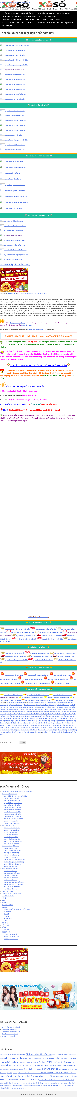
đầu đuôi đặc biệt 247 (64, 709)
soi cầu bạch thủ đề (42, 1076)
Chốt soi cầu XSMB (4, 1054)
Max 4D (6, 916)
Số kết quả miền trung (11, 936)
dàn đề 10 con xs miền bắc (13, 816)
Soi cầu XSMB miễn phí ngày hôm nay (42, 1083)
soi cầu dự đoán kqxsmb (60, 1076)
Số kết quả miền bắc (10, 934)
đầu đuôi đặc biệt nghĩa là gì (12, 730)
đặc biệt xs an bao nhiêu (30, 707)
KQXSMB (15, 1073)
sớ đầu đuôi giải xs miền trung (15, 265)
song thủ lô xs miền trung (12, 864)
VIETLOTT (21, 23)
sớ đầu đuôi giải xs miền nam (13, 884)
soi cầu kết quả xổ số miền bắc (48, 1080)
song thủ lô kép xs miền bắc (13, 841)
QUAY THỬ (69, 23)
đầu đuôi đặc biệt (34, 709)
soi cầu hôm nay (30, 1080)
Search (23, 742)
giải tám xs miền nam (11, 877)
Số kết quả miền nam (11, 939)
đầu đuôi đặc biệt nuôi (29, 730)
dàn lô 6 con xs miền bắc (12, 828)
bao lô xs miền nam (10, 871)
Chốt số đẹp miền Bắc (59, 1054)
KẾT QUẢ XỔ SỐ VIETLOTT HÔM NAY (17, 909)
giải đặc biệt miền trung (35, 329)
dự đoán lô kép (10, 1062)
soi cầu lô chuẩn (63, 1080)
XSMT (58, 19)
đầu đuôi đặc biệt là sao (54, 725)
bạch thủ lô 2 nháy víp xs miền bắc (15, 796)
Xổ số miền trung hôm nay (11, 16)
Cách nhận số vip (50, 16)
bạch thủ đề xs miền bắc (12, 800)
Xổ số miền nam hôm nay (32, 16)
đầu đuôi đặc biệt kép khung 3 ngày (23, 718)
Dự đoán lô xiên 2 (22, 1062)
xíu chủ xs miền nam (10, 889)
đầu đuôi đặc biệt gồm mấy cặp (35, 716)
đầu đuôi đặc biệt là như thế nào (35, 725)
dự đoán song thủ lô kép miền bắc (16, 65)
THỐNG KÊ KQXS (32, 19)
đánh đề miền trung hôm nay (18, 709)
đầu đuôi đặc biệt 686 (19, 711)
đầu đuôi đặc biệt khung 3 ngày (49, 720)
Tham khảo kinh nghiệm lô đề (12, 19)
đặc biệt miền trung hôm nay (45, 705)
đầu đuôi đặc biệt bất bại (35, 711)
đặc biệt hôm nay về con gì (37, 702)
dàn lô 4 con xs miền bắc (12, 823)
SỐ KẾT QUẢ (7, 26)
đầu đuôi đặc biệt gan (17, 716)
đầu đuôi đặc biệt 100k (48, 709)
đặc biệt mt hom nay (62, 705)
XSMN (51, 19)
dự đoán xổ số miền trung (31, 1069)
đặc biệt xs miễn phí (45, 707)
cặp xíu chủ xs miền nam (12, 873)
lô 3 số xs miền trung (11, 857)
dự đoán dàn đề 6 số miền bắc (15, 84)
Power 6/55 (8, 918)
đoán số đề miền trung (13, 732)
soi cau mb (45, 1073)
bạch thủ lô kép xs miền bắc (13, 803)
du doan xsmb (13, 1058)
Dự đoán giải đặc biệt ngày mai (34, 1058)
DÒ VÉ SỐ (51, 23)
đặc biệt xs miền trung (11, 852)
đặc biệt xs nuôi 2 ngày (60, 707)
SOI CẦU (41, 23)
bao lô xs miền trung (10, 848)
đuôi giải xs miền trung (17, 323)
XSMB (44, 19)
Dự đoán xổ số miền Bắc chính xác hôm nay (26, 1065)
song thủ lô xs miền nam (12, 886)
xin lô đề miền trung (65, 732)
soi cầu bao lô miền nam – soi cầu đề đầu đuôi (15, 2)
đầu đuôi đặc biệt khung (44, 718)
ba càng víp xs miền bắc (12, 798)
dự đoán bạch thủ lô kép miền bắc (16, 60)
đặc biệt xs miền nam (11, 875)
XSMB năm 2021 (48, 1085)
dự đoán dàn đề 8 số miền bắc (15, 89)
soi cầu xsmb (25, 1083)
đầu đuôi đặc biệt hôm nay (54, 716)
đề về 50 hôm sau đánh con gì (20, 1088)
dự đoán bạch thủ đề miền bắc (15, 70)
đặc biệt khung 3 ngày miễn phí (57, 702)
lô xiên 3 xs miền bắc (11, 834)
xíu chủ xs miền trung (11, 866)
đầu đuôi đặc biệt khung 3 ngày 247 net (21, 723)
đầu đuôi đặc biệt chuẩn (52, 711)
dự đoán (24, 1058)
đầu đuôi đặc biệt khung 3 (29, 720)
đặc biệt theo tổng (16, 707)
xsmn (56, 1085)
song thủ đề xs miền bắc (12, 839)
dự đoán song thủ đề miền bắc (15, 74)
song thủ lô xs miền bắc (12, 843)
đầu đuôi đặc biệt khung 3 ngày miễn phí (48, 723)
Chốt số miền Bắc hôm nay (39, 1054)
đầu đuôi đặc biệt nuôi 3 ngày (47, 730)
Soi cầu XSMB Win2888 (59, 1083)
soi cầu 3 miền (58, 1072)
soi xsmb (8, 1085)
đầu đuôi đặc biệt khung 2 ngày (62, 718)
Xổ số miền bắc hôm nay (46, 13)
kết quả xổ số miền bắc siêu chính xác (29, 1073)
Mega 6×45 (8, 911)
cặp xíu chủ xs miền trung (12, 850)
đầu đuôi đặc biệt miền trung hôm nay (43, 727)
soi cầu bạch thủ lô (22, 1076)
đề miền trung (62, 730)
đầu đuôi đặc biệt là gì (16, 725)
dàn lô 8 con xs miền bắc (12, 830)
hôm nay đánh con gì (65, 1069)
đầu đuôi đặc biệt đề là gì (53, 714)
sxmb (14, 1086)
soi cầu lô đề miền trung (50, 732)
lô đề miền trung (26, 325)
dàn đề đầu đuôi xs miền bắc (13, 819)
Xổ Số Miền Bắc (64, 1085)
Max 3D (6, 914)
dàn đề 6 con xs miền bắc (12, 812)
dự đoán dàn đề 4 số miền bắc (15, 79)
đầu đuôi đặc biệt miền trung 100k (19, 727)
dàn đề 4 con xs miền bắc (12, 809)
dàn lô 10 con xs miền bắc (12, 821)
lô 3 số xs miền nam (10, 880)
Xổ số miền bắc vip (63, 13)
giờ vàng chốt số (50, 1069)
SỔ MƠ (60, 23)
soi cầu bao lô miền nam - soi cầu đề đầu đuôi (32, 293)
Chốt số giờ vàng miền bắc (17, 1054)
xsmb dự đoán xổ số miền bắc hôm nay (29, 1085)
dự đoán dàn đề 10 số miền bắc (15, 94)
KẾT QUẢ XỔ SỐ (8, 23)
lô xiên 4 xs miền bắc (11, 837)
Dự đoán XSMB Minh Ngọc (49, 1062)
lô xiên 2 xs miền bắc (11, 832)
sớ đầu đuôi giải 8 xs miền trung (14, 859)
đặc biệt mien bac (29, 705)
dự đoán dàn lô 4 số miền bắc (15, 99)
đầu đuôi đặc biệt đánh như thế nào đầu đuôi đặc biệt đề (25, 714)
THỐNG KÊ (31, 23)
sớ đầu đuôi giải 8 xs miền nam (14, 882)
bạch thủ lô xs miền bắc (12, 805)
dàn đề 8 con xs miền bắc (12, 814)
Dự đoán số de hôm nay (32, 1062)
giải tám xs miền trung (11, 855)
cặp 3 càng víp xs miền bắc (13, 807)
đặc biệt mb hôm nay (16, 705)
